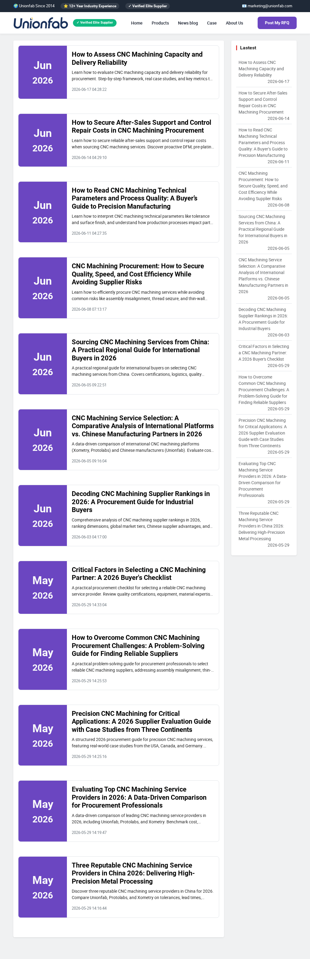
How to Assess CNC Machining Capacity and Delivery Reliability (264, 71)
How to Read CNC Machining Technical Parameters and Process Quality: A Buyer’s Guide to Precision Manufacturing (134, 198)
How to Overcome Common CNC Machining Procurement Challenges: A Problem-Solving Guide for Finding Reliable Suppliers (138, 645)
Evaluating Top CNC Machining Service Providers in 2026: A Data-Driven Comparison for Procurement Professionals (139, 797)
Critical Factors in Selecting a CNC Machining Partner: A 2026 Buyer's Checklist (139, 573)
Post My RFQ (277, 22)
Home (137, 23)
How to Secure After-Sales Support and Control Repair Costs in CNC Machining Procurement (141, 126)
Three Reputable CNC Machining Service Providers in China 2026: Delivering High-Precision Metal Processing (133, 873)
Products (160, 23)
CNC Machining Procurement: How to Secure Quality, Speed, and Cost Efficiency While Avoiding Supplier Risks (138, 274)
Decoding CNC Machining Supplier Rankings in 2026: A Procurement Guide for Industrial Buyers (141, 502)
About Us (234, 23)
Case (212, 23)
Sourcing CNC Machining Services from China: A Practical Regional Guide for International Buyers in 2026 (140, 350)
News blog (188, 23)
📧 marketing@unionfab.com (267, 5)
